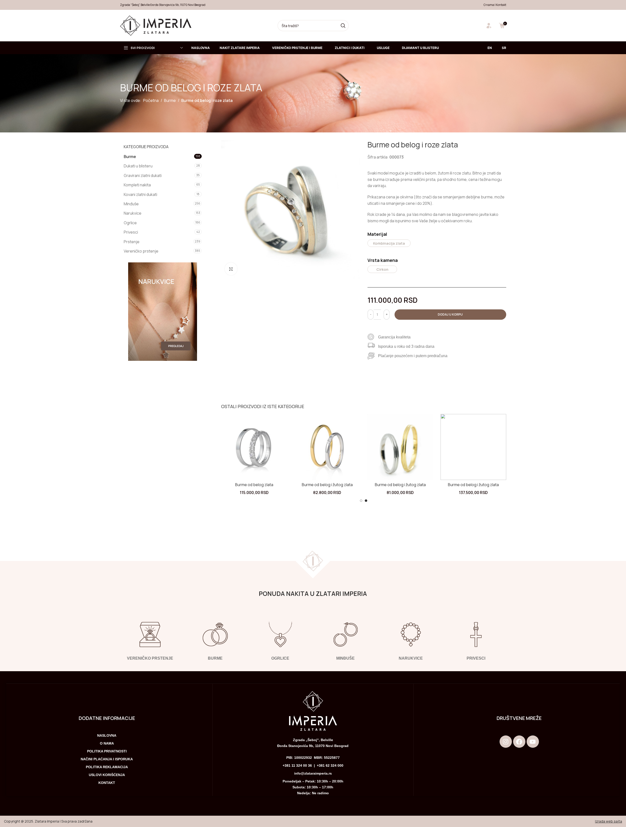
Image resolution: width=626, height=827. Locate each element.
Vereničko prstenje (141, 251)
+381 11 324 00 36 (297, 765)
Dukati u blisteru (138, 166)
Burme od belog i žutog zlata (327, 484)
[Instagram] (506, 741)
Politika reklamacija (107, 767)
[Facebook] (519, 741)
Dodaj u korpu (450, 314)
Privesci (131, 232)
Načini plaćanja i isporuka (107, 759)
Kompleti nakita (137, 185)
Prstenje (131, 241)
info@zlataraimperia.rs (313, 773)
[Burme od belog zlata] (254, 447)
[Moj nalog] (489, 26)
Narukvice (132, 213)
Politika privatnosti (107, 751)
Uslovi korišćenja (107, 775)
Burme (170, 100)
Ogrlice (130, 222)
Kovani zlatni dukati (140, 194)
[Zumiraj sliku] (231, 269)
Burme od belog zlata (254, 484)
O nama (489, 5)
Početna (151, 100)
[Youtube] (533, 741)
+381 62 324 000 (330, 765)
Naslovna (106, 735)
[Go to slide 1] (361, 500)
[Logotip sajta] (155, 25)
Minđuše (131, 204)
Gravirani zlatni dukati (143, 175)
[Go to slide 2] (366, 500)
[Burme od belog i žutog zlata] (327, 447)
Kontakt (501, 5)
